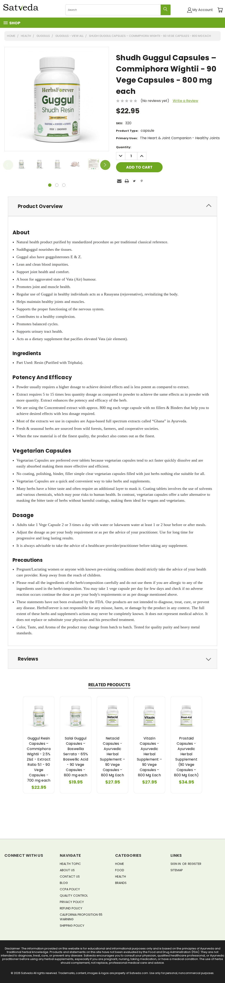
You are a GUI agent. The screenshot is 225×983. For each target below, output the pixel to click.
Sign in (176, 864)
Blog (64, 883)
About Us (67, 870)
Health (120, 876)
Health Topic (70, 864)
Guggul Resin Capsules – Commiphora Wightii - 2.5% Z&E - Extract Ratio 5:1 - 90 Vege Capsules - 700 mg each (39, 759)
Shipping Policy (72, 925)
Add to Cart (38, 715)
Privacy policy (72, 902)
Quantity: (123, 147)
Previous (8, 165)
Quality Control (74, 895)
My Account (202, 9)
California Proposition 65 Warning (81, 916)
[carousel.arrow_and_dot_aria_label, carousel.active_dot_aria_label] (49, 185)
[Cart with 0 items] (220, 10)
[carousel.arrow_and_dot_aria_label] (56, 185)
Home (119, 864)
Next (105, 165)
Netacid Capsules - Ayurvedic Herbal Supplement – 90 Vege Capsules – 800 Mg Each (112, 757)
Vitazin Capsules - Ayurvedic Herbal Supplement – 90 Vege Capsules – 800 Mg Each (149, 757)
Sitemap (177, 870)
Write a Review (185, 100)
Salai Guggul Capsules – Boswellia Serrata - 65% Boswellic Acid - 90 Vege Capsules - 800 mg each (75, 757)
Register (194, 864)
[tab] (112, 206)
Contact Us (70, 876)
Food (119, 870)
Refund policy (71, 908)
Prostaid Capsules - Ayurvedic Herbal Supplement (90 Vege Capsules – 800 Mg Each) (186, 757)
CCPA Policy (70, 889)
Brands (121, 883)
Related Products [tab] (109, 685)
